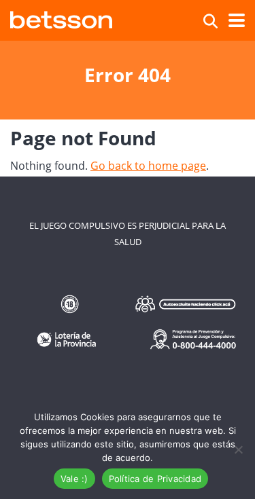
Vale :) (74, 478)
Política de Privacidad (155, 478)
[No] (238, 449)
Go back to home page (148, 165)
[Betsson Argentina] (61, 18)
